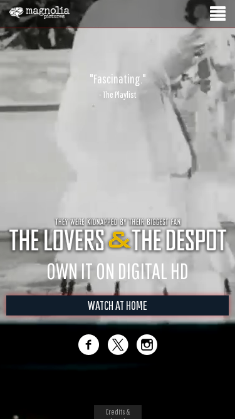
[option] (117, 86)
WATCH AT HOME (117, 305)
